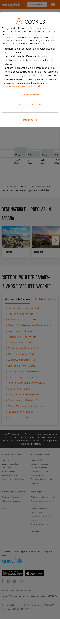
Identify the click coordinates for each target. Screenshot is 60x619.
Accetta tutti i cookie (30, 104)
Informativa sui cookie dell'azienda (21, 85)
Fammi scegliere (30, 94)
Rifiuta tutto (30, 119)
